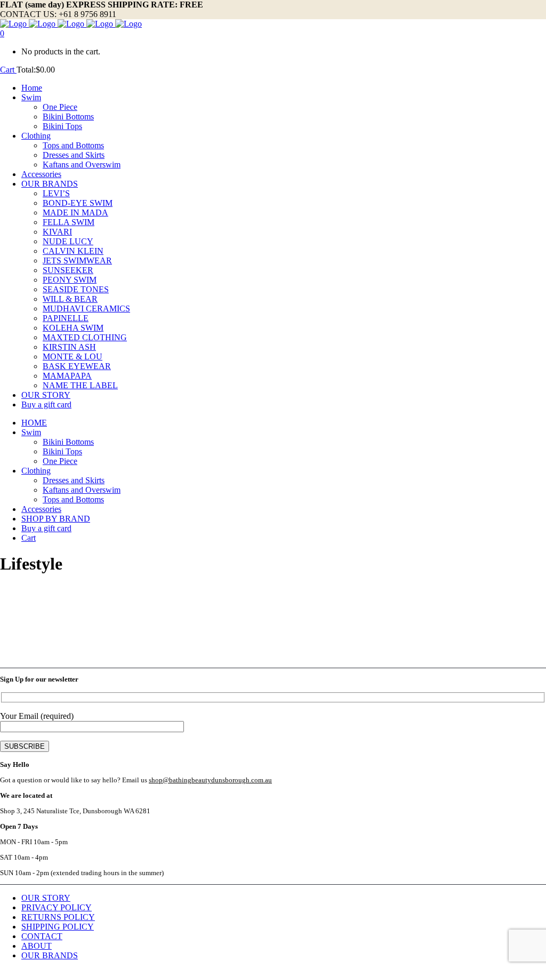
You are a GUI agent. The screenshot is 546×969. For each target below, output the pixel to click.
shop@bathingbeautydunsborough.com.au (210, 780)
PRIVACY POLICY (56, 907)
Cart (8, 69)
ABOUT (36, 945)
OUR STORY (45, 897)
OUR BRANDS (49, 955)
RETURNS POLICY (58, 917)
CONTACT (41, 936)
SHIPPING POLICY (57, 926)
